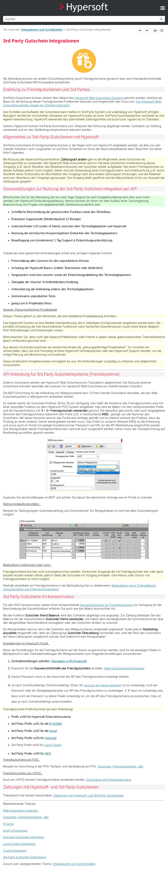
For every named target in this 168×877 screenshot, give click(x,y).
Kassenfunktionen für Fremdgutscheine (106, 605)
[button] (161, 19)
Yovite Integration (15, 850)
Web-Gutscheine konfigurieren (124, 668)
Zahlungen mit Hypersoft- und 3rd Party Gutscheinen (88, 795)
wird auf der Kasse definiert (102, 685)
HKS (48, 753)
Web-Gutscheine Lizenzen (21, 810)
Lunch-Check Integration (19, 844)
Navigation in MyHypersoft (69, 661)
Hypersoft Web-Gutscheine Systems (99, 98)
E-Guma (8, 824)
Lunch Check (52, 745)
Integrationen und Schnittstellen (42, 29)
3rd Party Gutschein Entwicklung (24, 857)
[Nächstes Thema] (146, 30)
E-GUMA (55, 723)
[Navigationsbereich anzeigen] (163, 8)
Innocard (50, 738)
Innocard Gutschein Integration (23, 837)
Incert (53, 731)
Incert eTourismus (15, 830)
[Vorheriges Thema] (140, 30)
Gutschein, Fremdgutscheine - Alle (120, 766)
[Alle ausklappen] (161, 30)
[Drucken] (155, 30)
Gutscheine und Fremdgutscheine (108, 780)
